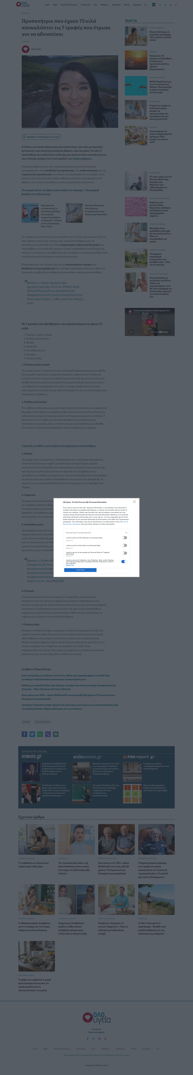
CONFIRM (80, 570)
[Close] (135, 502)
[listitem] (96, 533)
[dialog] (96, 537)
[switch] (124, 537)
